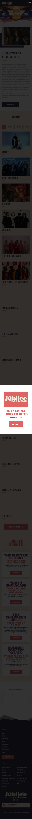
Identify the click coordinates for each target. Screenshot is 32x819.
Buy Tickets (16, 424)
